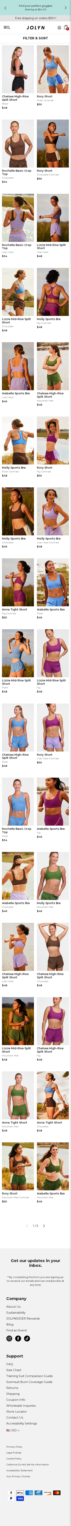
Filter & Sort (35, 38)
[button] (66, 32)
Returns (12, 1388)
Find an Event (16, 1330)
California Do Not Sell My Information (27, 1464)
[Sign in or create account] (59, 27)
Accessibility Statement (19, 1470)
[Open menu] (16, 27)
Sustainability (15, 1312)
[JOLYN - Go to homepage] (36, 28)
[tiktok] (27, 1339)
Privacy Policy (14, 1446)
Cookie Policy (13, 1458)
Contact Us (14, 1417)
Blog (9, 1324)
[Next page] (44, 1226)
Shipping (13, 1394)
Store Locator (16, 1411)
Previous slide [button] (5, 8)
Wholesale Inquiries (21, 1405)
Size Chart (13, 1370)
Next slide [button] (65, 7)
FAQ (9, 1364)
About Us (13, 1306)
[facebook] (18, 1339)
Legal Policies (13, 1452)
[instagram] (9, 1339)
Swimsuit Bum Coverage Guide (29, 1382)
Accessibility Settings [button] (21, 1423)
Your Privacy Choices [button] (18, 1476)
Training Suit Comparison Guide (29, 1376)
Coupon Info (15, 1400)
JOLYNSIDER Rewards (23, 1318)
